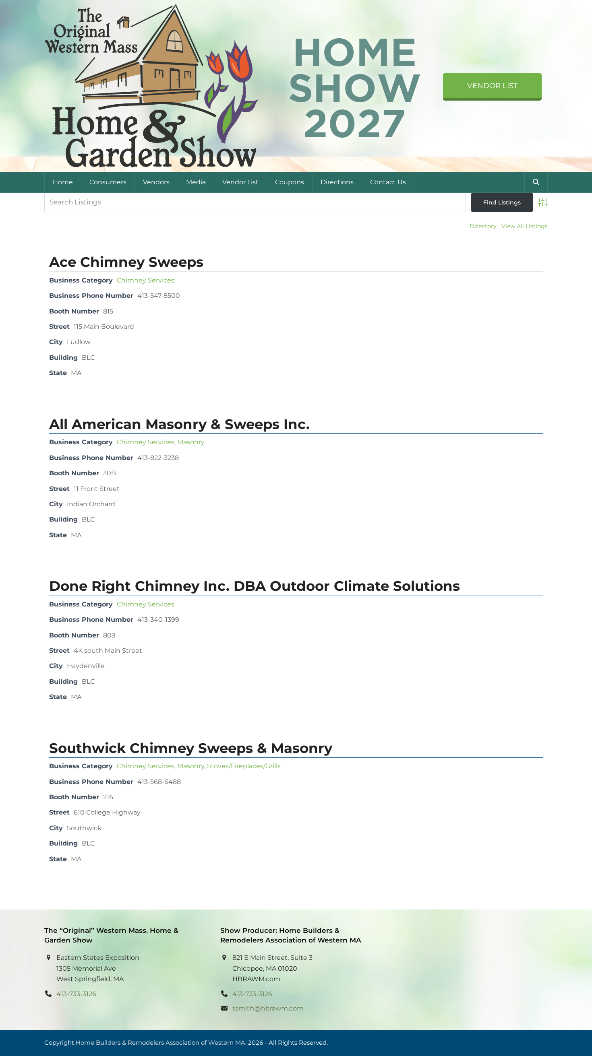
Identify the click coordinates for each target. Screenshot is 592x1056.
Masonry (191, 442)
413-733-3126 (76, 994)
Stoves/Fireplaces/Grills (244, 766)
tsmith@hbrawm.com (268, 1008)
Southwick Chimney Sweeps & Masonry (190, 748)
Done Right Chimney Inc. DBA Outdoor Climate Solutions (254, 586)
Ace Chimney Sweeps (126, 262)
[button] (536, 182)
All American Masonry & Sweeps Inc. (179, 424)
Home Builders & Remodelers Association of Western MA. (161, 1042)
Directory (483, 226)
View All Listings (524, 226)
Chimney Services (145, 280)
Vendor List (492, 85)
